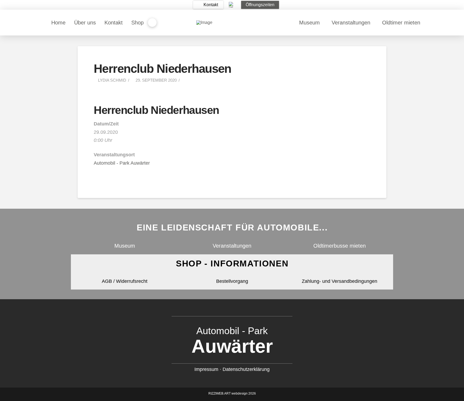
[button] (208, 5)
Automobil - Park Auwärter (122, 163)
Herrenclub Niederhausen (156, 110)
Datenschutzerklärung (246, 369)
